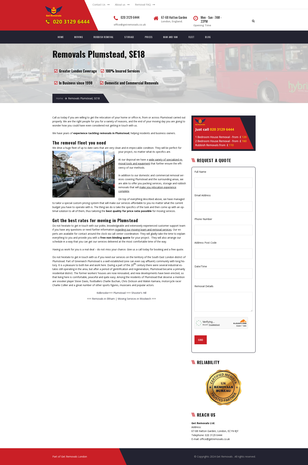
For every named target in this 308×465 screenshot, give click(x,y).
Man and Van (170, 37)
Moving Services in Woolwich (134, 298)
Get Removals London (74, 456)
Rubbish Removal (104, 37)
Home (61, 37)
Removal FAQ (143, 4)
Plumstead (119, 292)
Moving (78, 37)
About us (120, 4)
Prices (149, 37)
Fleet (192, 37)
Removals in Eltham (103, 298)
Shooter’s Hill (138, 292)
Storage (129, 37)
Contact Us (99, 4)
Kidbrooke (102, 292)
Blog (208, 37)
